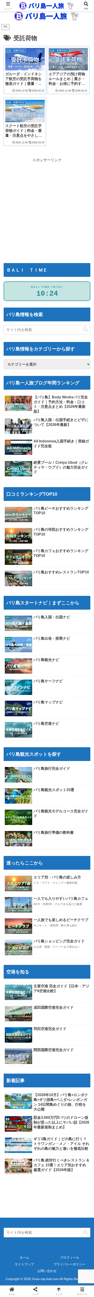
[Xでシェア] (15, 1185)
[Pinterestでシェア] (26, 1210)
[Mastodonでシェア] (36, 1185)
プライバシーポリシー (70, 1264)
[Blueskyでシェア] (57, 1185)
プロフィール (69, 1257)
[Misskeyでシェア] (78, 1185)
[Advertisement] (47, 200)
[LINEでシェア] (78, 1197)
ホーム (24, 1257)
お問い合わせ (47, 1271)
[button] (85, 329)
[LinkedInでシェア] (47, 1210)
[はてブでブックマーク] (57, 1197)
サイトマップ (24, 1264)
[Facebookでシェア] (15, 1197)
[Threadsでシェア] (36, 1197)
